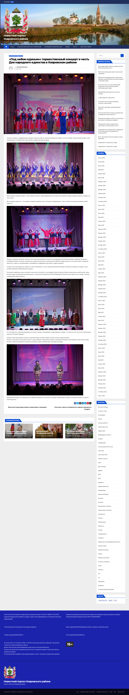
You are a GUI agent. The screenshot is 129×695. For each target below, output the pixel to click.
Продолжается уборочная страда (107, 142)
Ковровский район (103, 494)
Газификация (102, 442)
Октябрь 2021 (102, 387)
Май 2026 (101, 169)
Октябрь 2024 (102, 245)
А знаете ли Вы (102, 411)
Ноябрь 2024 (101, 241)
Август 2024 (101, 253)
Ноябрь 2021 (101, 383)
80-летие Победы (103, 407)
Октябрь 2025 (102, 197)
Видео (68, 47)
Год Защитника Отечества (105, 446)
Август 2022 (101, 348)
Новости (100, 518)
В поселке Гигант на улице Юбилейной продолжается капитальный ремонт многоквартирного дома (109, 86)
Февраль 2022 (102, 372)
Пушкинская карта (103, 549)
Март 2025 (101, 225)
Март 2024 (101, 272)
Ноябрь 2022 (101, 336)
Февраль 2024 (102, 276)
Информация (102, 490)
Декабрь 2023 (102, 284)
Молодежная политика (104, 506)
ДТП (99, 474)
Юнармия (101, 585)
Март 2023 (101, 320)
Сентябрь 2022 (102, 344)
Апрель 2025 (101, 221)
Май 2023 (101, 312)
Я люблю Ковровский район (106, 589)
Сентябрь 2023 (102, 296)
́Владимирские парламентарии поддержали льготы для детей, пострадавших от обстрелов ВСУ (110, 131)
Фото (75, 47)
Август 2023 (101, 300)
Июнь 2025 (101, 213)
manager (18, 435)
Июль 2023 (101, 304)
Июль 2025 (101, 209)
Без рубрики (101, 415)
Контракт (100, 498)
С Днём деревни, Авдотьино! (106, 97)
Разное (100, 553)
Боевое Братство (103, 600)
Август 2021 (101, 395)
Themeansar (30, 691)
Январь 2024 (101, 280)
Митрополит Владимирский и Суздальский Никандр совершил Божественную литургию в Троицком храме (110, 79)
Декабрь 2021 (102, 380)
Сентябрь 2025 (102, 201)
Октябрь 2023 (102, 292)
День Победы (102, 466)
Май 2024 (101, 265)
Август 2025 (101, 205)
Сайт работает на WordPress (10, 691)
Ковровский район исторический (29, 47)
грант (99, 462)
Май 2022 (101, 360)
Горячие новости (103, 458)
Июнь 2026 (101, 165)
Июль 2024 (101, 257)
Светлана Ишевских (21, 67)
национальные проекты (105, 510)
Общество (101, 526)
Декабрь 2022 (102, 332)
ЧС (99, 577)
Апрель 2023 (101, 316)
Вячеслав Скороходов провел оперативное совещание (27, 407)
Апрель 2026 (101, 173)
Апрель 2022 (101, 364)
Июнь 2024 (101, 261)
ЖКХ (99, 478)
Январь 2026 (101, 185)
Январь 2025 (101, 233)
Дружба (100, 470)
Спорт (100, 565)
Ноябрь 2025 (101, 193)
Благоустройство (103, 423)
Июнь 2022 (101, 356)
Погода (100, 530)
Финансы (100, 569)
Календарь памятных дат (53, 47)
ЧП (99, 573)
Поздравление (102, 534)
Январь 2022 (101, 376)
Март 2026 (101, 177)
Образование (102, 522)
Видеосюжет (101, 431)
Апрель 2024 (101, 269)
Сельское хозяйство (104, 561)
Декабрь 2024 (102, 237)
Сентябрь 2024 (102, 249)
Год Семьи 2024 (102, 454)
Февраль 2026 (102, 181)
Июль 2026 (101, 161)
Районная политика (103, 557)
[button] (124, 46)
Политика (101, 538)
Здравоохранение (103, 486)
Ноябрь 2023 (101, 288)
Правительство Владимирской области (109, 542)
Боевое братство (103, 427)
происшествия (102, 546)
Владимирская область (104, 435)
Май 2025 (101, 217)
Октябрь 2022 (102, 340)
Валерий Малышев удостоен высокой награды (75, 433)
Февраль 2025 (102, 229)
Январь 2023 (101, 328)
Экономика (101, 581)
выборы (100, 438)
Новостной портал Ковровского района (27, 681)
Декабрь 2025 (102, 189)
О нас (12, 47)
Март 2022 (101, 368)
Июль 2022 (101, 352)
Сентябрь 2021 (102, 391)
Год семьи (101, 450)
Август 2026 (101, 158)
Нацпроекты (101, 514)
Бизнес (100, 419)
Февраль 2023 (102, 324)
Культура (100, 502)
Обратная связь (85, 47)
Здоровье (101, 482)
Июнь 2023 (101, 308)
